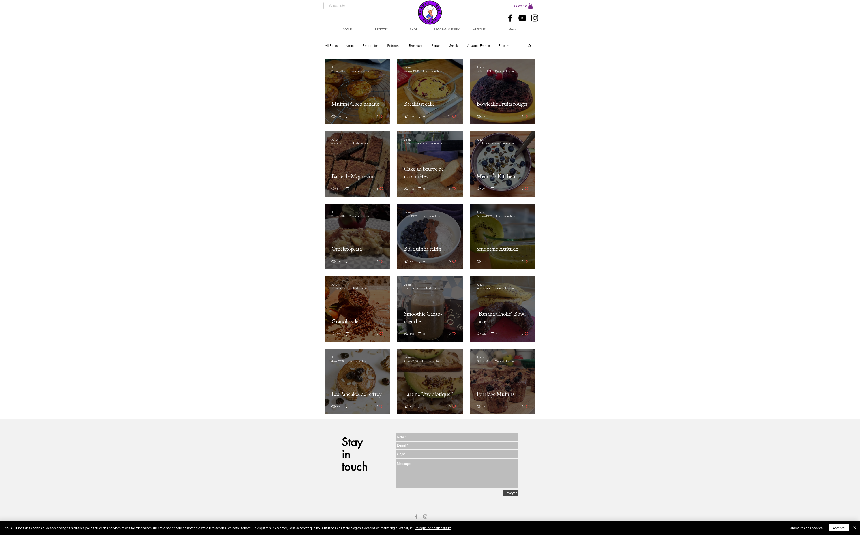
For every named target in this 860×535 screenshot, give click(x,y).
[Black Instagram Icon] (535, 18)
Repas (435, 45)
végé (350, 45)
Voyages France (478, 45)
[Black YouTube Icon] (522, 18)
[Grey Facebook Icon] (416, 516)
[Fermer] (854, 527)
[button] (530, 6)
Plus (502, 45)
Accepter (839, 528)
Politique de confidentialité (433, 528)
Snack (453, 45)
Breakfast (415, 45)
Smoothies (370, 45)
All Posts (331, 45)
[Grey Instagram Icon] (425, 516)
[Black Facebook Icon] (510, 18)
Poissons (393, 45)
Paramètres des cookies (805, 528)
